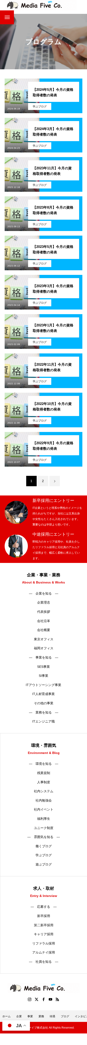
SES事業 (43, 666)
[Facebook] (43, 999)
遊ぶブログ (43, 864)
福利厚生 (43, 818)
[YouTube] (50, 999)
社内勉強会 (43, 800)
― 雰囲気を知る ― (43, 837)
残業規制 (43, 773)
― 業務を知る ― (43, 712)
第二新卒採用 (43, 925)
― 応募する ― (44, 906)
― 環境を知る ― (43, 764)
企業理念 (43, 602)
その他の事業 (43, 703)
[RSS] (57, 999)
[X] (36, 999)
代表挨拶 (43, 612)
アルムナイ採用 (43, 952)
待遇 (52, 1016)
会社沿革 (43, 621)
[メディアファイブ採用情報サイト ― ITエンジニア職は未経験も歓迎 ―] (41, 5)
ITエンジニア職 (43, 721)
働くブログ (43, 846)
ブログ (65, 1016)
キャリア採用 (43, 934)
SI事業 (43, 675)
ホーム (6, 1016)
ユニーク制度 (43, 828)
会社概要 (43, 630)
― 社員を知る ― (43, 961)
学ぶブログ (40, 106)
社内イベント (43, 809)
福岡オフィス (43, 648)
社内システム (43, 791)
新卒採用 (43, 916)
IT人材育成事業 (43, 694)
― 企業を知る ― (43, 593)
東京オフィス (43, 639)
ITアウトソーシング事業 (43, 685)
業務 (41, 1016)
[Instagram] (29, 999)
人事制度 (43, 782)
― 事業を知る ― (43, 657)
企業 (19, 1016)
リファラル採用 (43, 943)
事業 (30, 1016)
